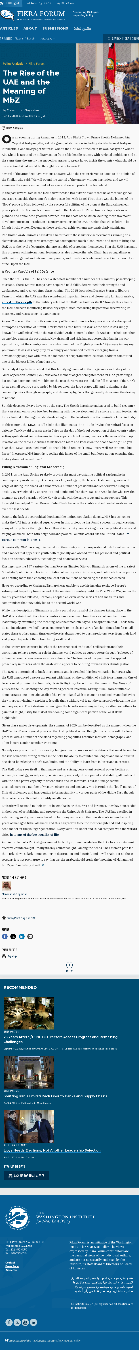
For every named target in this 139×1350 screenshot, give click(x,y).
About (30, 28)
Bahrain (31, 38)
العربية (41, 116)
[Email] (30, 936)
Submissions (55, 28)
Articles (9, 28)
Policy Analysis (13, 63)
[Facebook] (5, 936)
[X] (13, 936)
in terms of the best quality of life (34, 834)
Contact (10, 1262)
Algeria (19, 38)
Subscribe (11, 1270)
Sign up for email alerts (28, 1176)
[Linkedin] (22, 936)
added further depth (17, 302)
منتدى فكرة (82, 29)
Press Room (12, 1266)
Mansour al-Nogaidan (23, 110)
